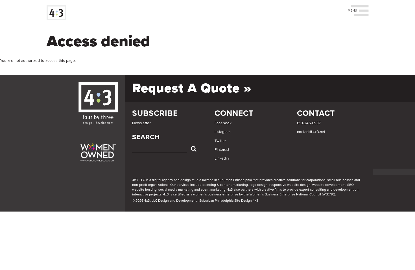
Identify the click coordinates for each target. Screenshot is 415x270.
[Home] (59, 12)
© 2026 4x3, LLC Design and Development (164, 200)
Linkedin (222, 158)
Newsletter (141, 123)
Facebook (223, 123)
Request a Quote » (192, 88)
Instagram (223, 132)
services (183, 185)
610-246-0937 (309, 123)
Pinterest (222, 149)
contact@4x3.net (311, 132)
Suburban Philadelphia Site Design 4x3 (228, 200)
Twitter (220, 141)
